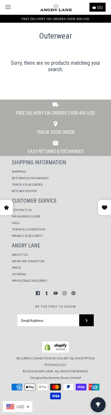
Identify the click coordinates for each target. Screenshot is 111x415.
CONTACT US (22, 210)
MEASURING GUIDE (26, 216)
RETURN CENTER (24, 191)
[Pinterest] (73, 293)
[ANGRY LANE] (55, 7)
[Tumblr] (47, 293)
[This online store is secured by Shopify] (55, 352)
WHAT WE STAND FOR (28, 261)
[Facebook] (38, 293)
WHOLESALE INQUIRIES (29, 280)
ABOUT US (20, 255)
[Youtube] (56, 293)
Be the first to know (55, 306)
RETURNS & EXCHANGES (30, 178)
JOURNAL (19, 274)
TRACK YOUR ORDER (27, 184)
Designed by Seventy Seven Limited (55, 378)
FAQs (16, 223)
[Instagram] (65, 293)
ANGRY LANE (43, 371)
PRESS (16, 268)
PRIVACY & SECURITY (27, 236)
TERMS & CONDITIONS (28, 229)
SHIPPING (19, 171)
